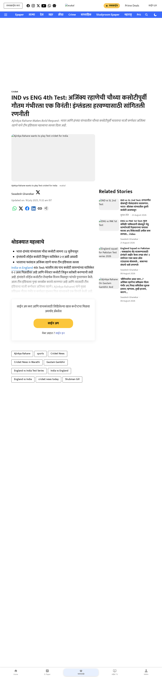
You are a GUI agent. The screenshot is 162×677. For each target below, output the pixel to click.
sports (40, 353)
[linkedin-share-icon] (33, 210)
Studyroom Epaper (107, 15)
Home (15, 674)
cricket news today (48, 379)
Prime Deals (132, 5)
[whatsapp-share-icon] (14, 210)
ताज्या (32, 15)
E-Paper (47, 674)
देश (42, 15)
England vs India (23, 379)
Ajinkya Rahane (22, 353)
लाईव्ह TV (115, 674)
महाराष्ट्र (128, 15)
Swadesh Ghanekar (22, 194)
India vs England (22, 267)
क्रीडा (60, 15)
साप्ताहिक (86, 15)
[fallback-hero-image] (109, 204)
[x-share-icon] (20, 210)
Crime (72, 15)
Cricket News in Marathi (27, 362)
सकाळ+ (146, 674)
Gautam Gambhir (56, 362)
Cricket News (58, 353)
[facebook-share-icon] (27, 210)
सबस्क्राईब (113, 6)
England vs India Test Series (29, 371)
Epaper (19, 15)
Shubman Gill (72, 379)
